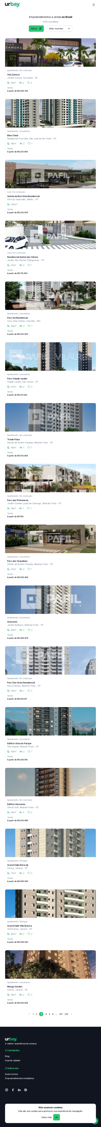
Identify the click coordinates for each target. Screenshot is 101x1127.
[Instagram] (6, 1090)
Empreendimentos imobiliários (19, 1078)
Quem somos (11, 1074)
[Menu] (93, 5)
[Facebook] (12, 1090)
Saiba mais (46, 1117)
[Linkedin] (19, 1090)
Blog (7, 1056)
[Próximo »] (71, 1014)
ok (56, 1117)
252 (66, 1014)
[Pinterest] (25, 1090)
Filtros (34, 28)
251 (61, 1014)
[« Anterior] (29, 1014)
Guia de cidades (12, 1060)
